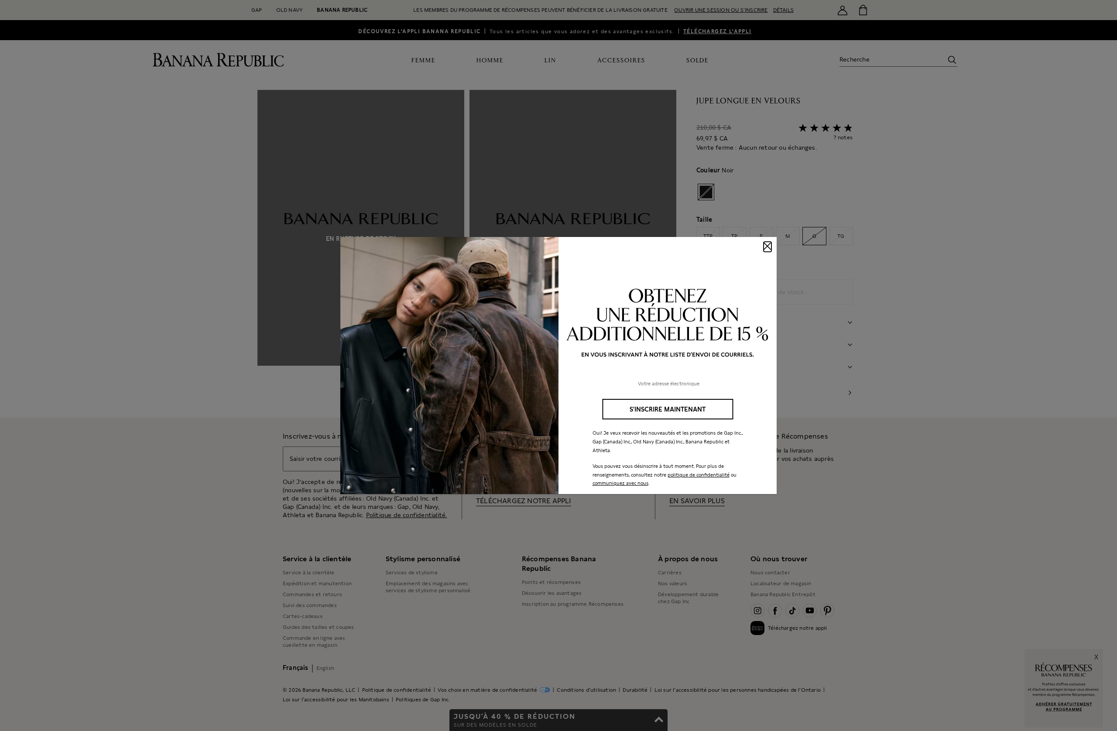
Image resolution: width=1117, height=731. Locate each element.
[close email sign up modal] (767, 247)
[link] (558, 365)
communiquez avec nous (620, 483)
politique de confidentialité (699, 475)
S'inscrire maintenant (668, 409)
